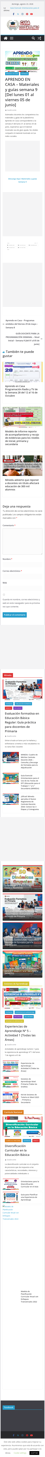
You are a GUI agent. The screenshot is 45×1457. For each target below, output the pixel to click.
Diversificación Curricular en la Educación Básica (17, 1150)
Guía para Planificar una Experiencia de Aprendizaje (29, 1197)
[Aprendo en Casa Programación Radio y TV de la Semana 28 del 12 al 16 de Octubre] (22, 363)
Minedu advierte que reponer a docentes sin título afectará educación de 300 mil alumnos (22, 484)
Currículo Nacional (13, 1140)
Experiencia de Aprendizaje (25, 1012)
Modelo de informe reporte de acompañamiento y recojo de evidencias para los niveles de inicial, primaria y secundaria (22, 438)
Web (5, 582)
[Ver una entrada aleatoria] (39, 38)
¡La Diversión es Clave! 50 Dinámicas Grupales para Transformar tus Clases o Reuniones (22, 885)
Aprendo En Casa (12, 74)
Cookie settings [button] (20, 1453)
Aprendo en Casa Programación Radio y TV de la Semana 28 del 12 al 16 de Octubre (21, 390)
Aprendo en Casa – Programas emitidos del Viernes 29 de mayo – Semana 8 (22, 324)
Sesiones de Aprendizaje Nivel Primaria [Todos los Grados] (29, 1083)
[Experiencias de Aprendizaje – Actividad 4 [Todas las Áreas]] (11, 1067)
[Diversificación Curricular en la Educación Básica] (22, 1126)
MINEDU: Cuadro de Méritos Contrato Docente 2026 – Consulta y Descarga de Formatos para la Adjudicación (29, 761)
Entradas (24, 74)
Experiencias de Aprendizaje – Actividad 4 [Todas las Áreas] (30, 1067)
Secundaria (29, 1017)
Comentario (9, 525)
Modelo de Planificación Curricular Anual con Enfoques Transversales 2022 (29, 1296)
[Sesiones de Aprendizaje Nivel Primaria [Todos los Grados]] (11, 1083)
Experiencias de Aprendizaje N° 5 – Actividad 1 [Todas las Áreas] (20, 1033)
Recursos (17, 708)
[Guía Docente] (6, 38)
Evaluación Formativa (23, 704)
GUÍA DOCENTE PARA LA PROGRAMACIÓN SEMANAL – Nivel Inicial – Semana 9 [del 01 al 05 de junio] (22, 338)
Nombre (7, 559)
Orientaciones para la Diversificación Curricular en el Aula (30, 1184)
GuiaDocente (11, 110)
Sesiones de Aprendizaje (14, 1021)
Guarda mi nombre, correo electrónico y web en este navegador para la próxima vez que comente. (21, 603)
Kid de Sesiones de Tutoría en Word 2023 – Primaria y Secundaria (30, 1098)
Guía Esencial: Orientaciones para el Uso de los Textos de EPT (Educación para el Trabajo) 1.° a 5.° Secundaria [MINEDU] (30, 782)
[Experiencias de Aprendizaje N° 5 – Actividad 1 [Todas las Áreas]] (22, 998)
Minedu (8, 708)
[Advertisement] (22, 156)
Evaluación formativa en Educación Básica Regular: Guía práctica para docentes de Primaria (22, 722)
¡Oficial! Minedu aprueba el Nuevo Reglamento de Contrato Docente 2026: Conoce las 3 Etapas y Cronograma (30, 802)
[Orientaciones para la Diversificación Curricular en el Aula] (11, 1184)
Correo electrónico (12, 571)
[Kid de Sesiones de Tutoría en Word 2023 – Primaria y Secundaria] (11, 1099)
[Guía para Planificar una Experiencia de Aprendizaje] (11, 1198)
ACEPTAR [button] (34, 1453)
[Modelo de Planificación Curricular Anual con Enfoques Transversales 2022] (11, 1297)
